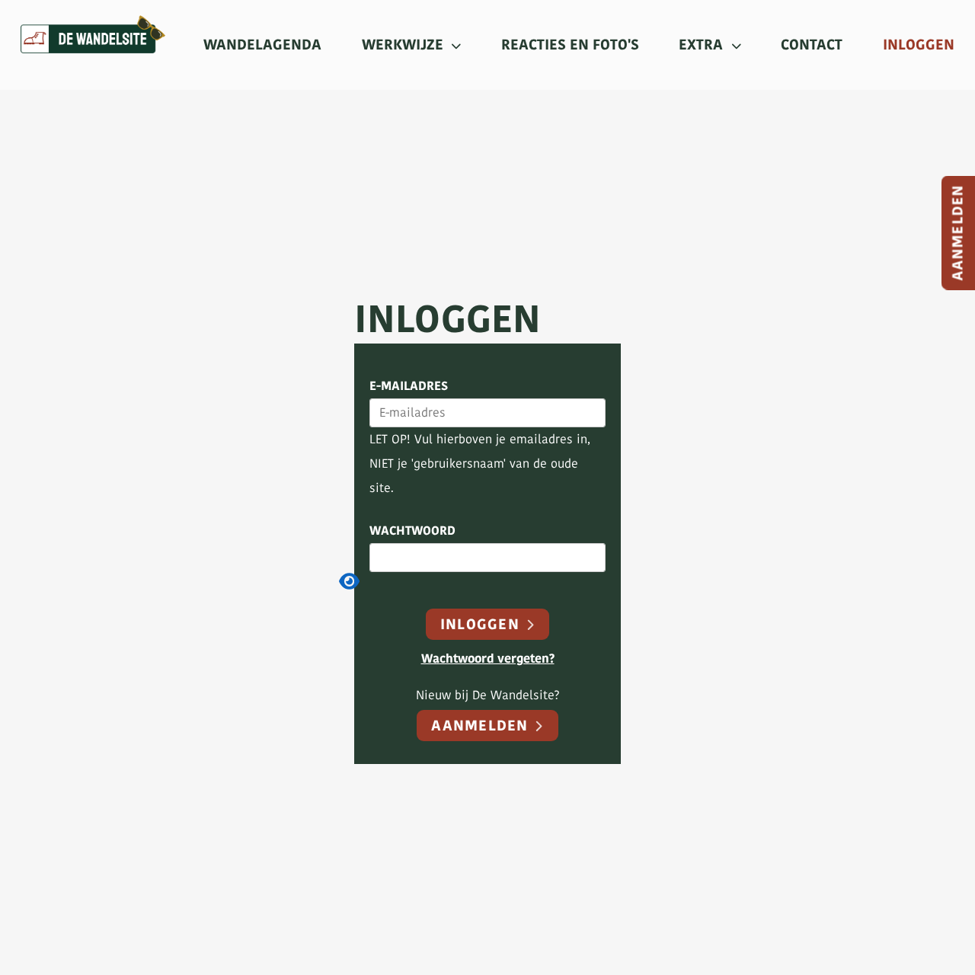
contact (811, 45)
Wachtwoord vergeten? (488, 659)
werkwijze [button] (404, 45)
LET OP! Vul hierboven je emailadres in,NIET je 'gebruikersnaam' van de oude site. (479, 463)
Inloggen (482, 624)
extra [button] (703, 45)
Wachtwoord (412, 531)
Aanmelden (482, 725)
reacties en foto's (570, 45)
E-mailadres (408, 386)
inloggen (918, 45)
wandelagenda (262, 45)
